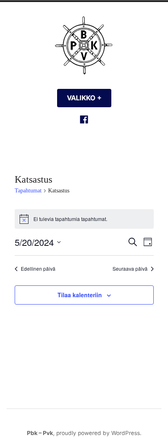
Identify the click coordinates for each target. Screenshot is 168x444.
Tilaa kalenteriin (79, 295)
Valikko (89, 98)
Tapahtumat (28, 191)
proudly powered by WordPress (98, 433)
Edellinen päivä (38, 268)
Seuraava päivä (130, 268)
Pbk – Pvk (40, 433)
